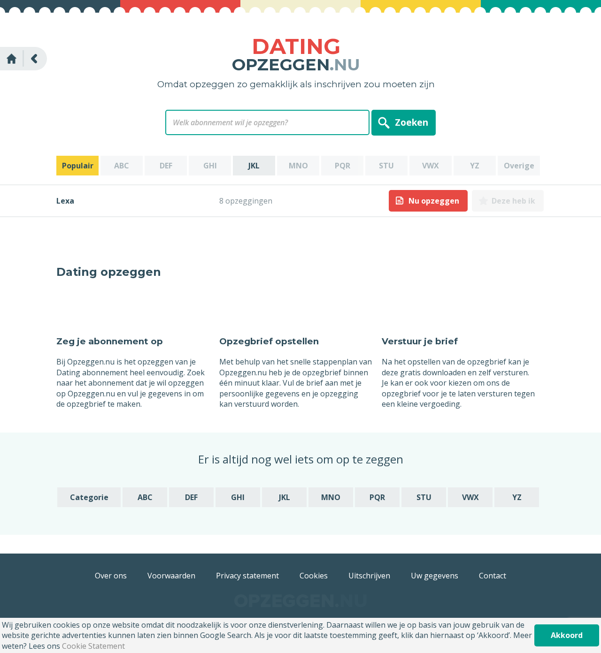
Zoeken (411, 122)
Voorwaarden (171, 575)
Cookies (314, 575)
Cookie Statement (93, 646)
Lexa (65, 201)
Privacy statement (247, 575)
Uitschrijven (369, 575)
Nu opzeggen (433, 201)
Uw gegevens (434, 575)
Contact (492, 575)
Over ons (111, 575)
